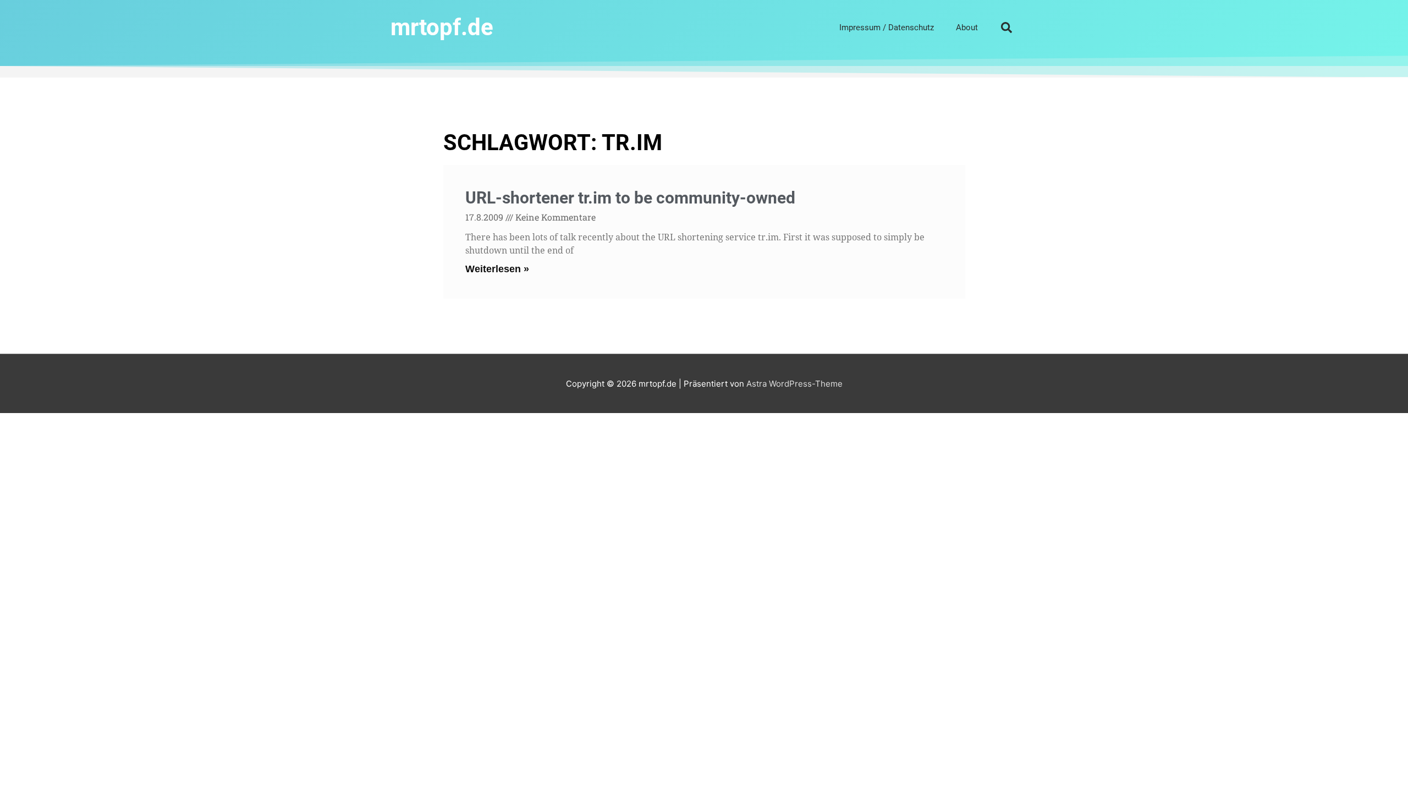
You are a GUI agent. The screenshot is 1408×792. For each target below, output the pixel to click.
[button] (1007, 27)
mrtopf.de (442, 27)
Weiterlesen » (497, 268)
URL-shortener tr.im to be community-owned (630, 197)
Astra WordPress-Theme (794, 383)
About (967, 27)
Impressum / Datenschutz (886, 27)
